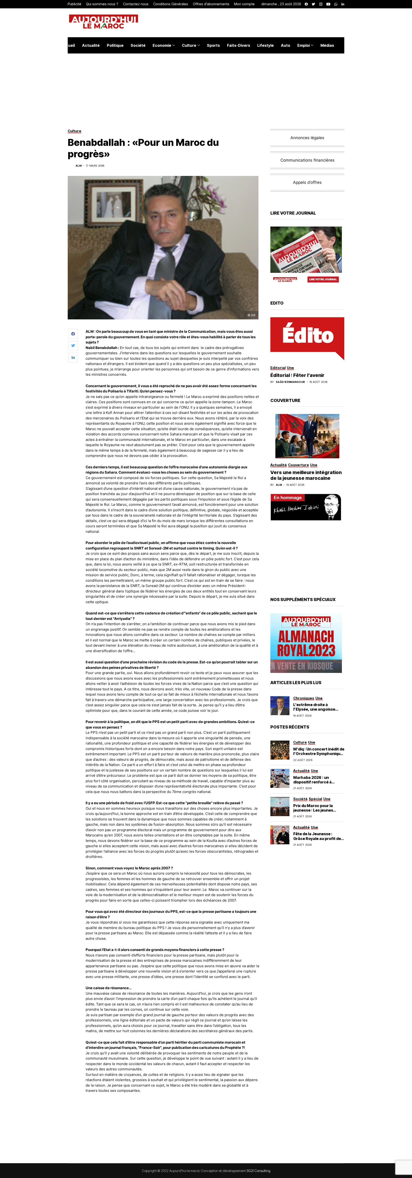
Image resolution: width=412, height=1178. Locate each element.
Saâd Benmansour (290, 381)
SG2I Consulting (258, 1171)
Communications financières (307, 160)
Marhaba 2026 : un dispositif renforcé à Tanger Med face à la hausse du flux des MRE (315, 784)
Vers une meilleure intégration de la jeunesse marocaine (306, 475)
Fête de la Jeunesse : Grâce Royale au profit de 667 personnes (317, 838)
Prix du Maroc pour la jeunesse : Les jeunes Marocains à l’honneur (314, 810)
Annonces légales (307, 137)
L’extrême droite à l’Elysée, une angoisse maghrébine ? (314, 709)
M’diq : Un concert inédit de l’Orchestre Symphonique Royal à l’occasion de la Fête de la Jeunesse (318, 756)
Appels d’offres (307, 182)
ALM (79, 165)
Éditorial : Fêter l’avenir (297, 375)
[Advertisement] (172, 1110)
